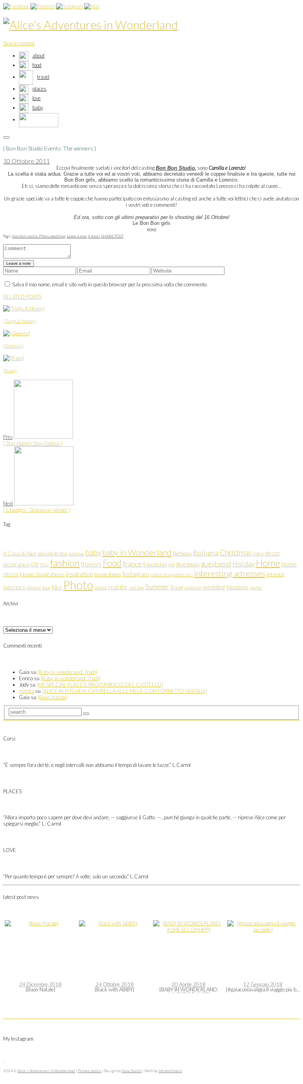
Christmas (236, 552)
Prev (8, 437)
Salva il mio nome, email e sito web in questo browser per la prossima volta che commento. (110, 284)
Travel (176, 587)
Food (112, 563)
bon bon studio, (25, 236)
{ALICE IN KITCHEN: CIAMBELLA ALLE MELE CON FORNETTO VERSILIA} (124, 691)
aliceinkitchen (52, 553)
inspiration (79, 573)
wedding (57, 236)
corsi (258, 553)
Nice (57, 587)
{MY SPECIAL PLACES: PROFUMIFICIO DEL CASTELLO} (100, 684)
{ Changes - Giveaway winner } (36, 510)
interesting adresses (229, 573)
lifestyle (33, 587)
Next (8, 503)
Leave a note (77, 236)
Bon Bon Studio (175, 168)
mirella (26, 691)
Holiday (243, 564)
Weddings (237, 587)
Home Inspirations (42, 574)
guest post (216, 564)
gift (171, 564)
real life (117, 586)
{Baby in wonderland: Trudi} (67, 672)
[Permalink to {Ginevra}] (16, 333)
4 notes (94, 236)
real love (136, 587)
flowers (91, 564)
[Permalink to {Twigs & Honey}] (24, 308)
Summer (157, 587)
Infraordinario (170, 1070)
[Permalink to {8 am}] (13, 358)
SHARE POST (112, 236)
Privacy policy (89, 1070)
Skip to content (19, 43)
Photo (78, 585)
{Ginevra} (13, 346)
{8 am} (10, 370)
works (256, 587)
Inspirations (107, 574)
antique (76, 554)
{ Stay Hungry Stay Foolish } (32, 443)
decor (272, 553)
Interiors (14, 587)
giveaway (188, 564)
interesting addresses (171, 574)
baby (93, 552)
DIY (35, 564)
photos (100, 587)
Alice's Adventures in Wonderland (46, 1070)
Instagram (135, 573)
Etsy (44, 564)
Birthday (182, 553)
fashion (65, 562)
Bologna (206, 552)
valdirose (192, 587)
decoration (16, 564)
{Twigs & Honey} (19, 321)
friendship (155, 564)
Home (268, 562)
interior (275, 574)
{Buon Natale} (52, 697)
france (132, 564)
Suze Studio (132, 1070)
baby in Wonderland (137, 552)
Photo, (44, 236)
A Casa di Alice (19, 553)
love (46, 587)
